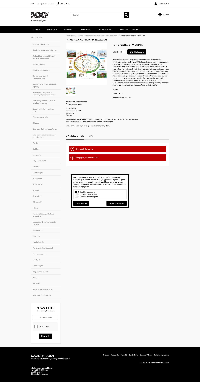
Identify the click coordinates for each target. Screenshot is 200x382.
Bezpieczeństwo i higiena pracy (43, 110)
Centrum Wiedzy (105, 29)
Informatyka (38, 172)
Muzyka (36, 236)
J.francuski (37, 202)
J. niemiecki (37, 184)
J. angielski (37, 178)
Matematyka (38, 230)
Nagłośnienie (38, 242)
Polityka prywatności (130, 29)
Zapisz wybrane (81, 203)
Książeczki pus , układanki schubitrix (43, 215)
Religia (35, 277)
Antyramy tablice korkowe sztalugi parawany (44, 101)
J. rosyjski (37, 196)
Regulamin (52, 29)
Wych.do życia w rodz (42, 295)
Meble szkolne (39, 64)
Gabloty (36, 149)
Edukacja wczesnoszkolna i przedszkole (44, 136)
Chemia (36, 123)
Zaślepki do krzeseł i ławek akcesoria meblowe (44, 57)
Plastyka (36, 260)
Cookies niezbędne (87, 192)
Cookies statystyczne (88, 194)
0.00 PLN (166, 15)
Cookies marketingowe (89, 196)
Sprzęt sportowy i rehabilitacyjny (40, 77)
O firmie (36, 29)
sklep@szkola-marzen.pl (45, 4)
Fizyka (35, 143)
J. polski (36, 190)
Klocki (35, 208)
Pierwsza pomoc (39, 254)
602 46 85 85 (65, 4)
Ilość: (115, 52)
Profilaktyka (38, 265)
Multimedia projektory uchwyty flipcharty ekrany (44, 93)
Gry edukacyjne (39, 161)
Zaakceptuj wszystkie (116, 203)
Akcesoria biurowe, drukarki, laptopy (45, 85)
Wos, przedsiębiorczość (43, 289)
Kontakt (68, 29)
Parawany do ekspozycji (43, 248)
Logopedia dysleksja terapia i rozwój (44, 223)
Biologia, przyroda (40, 117)
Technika (36, 283)
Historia (36, 166)
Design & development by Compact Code (154, 362)
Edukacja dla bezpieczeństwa (45, 129)
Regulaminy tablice (40, 271)
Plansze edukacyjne (41, 44)
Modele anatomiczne (41, 70)
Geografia (37, 155)
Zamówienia (85, 29)
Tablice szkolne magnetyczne (45, 50)
